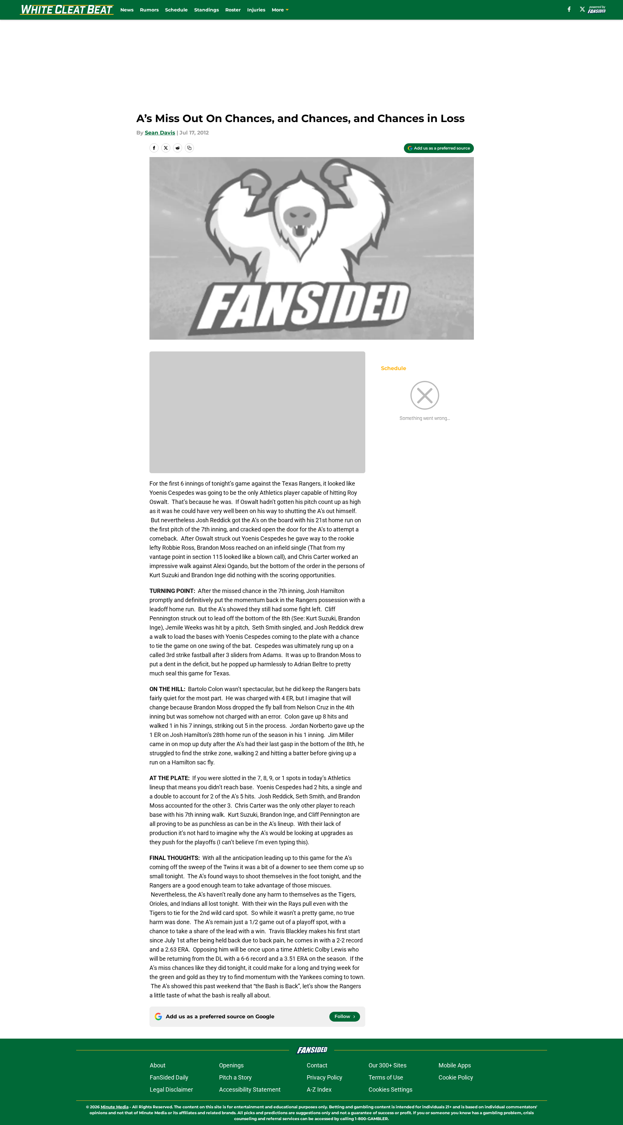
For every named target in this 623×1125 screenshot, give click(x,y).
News (126, 10)
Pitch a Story (235, 1077)
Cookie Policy (456, 1077)
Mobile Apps (455, 1065)
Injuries (256, 10)
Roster (233, 10)
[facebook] (569, 9)
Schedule (176, 10)
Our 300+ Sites (388, 1065)
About (157, 1065)
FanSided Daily (169, 1077)
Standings (206, 10)
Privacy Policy (324, 1077)
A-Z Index (319, 1089)
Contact (317, 1065)
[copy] (189, 147)
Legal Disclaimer (171, 1089)
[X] (582, 9)
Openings (231, 1065)
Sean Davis (160, 133)
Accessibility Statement (250, 1089)
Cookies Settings (390, 1089)
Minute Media (115, 1106)
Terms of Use (386, 1077)
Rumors (149, 10)
